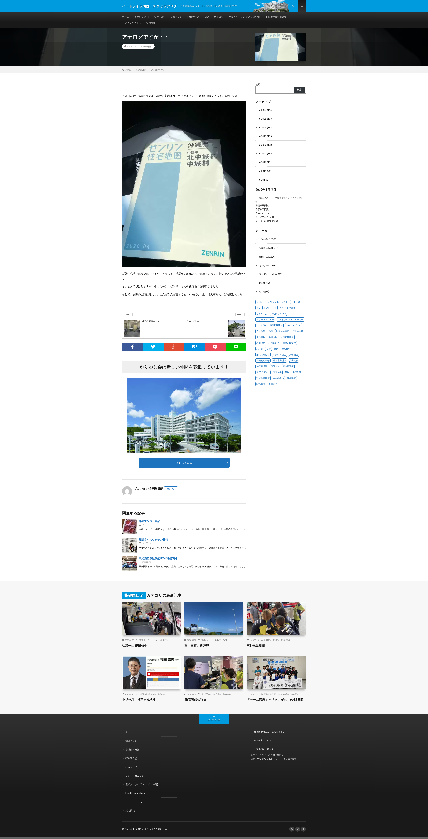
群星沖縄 (297, 372)
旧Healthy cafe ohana (266, 220)
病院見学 (277, 372)
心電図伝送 (274, 343)
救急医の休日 (221, 640)
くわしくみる (185, 462)
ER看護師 (285, 640)
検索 (257, 84)
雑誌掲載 (291, 378)
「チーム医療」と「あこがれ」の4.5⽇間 (275, 699)
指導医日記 (140, 16)
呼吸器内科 (298, 331)
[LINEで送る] (236, 347)
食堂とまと (274, 384)
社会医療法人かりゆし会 (154, 829)
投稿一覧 (170, 488)
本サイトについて (263, 740)
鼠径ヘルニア (164, 694)
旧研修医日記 (262, 209)
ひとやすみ (261, 313)
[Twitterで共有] (153, 347)
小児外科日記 (158, 16)
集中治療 (227, 694)
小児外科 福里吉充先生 (139, 699)
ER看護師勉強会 (195, 699)
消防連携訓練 (279, 360)
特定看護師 (261, 366)
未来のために (263, 354)
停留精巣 (152, 694)
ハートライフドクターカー (290, 319)
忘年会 (259, 348)
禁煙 (287, 372)
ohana (262, 282)
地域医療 (273, 337)
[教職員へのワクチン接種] (129, 545)
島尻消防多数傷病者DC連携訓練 (158, 558)
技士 (268, 348)
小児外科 (143, 694)
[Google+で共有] (174, 347)
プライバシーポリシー (265, 748)
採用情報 (151, 22)
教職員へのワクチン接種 (153, 539)
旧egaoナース (262, 213)
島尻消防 (260, 343)
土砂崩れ (260, 337)
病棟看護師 (288, 366)
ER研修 (296, 302)
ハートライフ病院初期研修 (269, 325)
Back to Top (214, 719)
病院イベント (263, 372)
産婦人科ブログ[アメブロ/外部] (245, 16)
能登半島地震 (263, 378)
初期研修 (164, 640)
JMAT (266, 307)
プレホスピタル (293, 325)
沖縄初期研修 (263, 360)
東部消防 (293, 354)
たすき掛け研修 (287, 307)
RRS (275, 307)
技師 (276, 348)
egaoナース (193, 16)
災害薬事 (293, 360)
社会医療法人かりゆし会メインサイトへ (273, 732)
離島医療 (260, 384)
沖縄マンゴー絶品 (149, 521)
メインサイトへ (133, 22)
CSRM (259, 302)
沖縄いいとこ (207, 640)
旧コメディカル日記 (265, 217)
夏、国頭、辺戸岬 (196, 645)
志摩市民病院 (289, 343)
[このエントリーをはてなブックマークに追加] (194, 347)
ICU (258, 307)
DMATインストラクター (278, 302)
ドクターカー (153, 640)
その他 (262, 291)
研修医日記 (176, 16)
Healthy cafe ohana (276, 16)
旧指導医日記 (262, 205)
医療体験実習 (282, 331)
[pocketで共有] (215, 347)
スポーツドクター (265, 319)
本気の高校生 (279, 354)
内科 (271, 331)
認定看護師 (278, 378)
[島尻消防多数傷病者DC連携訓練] (129, 563)
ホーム (125, 16)
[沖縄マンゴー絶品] (129, 526)
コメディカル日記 (214, 16)
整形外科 (286, 348)
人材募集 (260, 331)
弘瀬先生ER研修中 (134, 645)
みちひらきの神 (278, 313)
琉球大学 (275, 366)
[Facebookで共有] (132, 347)
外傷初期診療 (287, 337)
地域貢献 (295, 694)
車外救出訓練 (256, 645)
